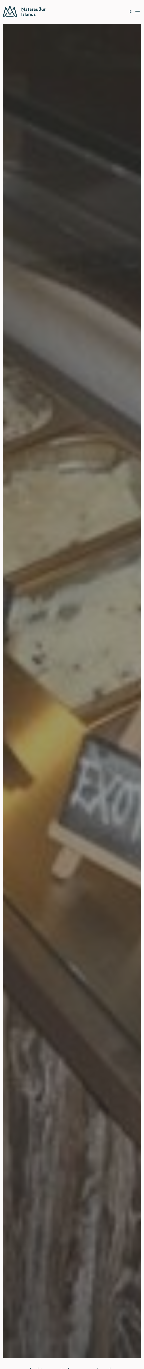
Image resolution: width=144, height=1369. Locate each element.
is (130, 11)
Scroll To (72, 1352)
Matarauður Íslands (24, 11)
